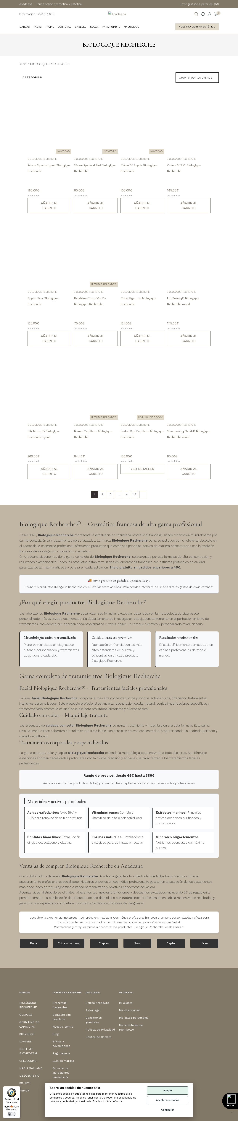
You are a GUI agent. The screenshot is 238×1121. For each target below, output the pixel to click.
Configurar (167, 1109)
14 (126, 494)
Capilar (171, 943)
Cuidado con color (69, 943)
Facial (33, 943)
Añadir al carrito (49, 205)
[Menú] (232, 1113)
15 (134, 494)
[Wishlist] (203, 14)
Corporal (104, 943)
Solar (137, 943)
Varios (204, 943)
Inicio (23, 64)
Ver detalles (142, 469)
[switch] (11, 1114)
